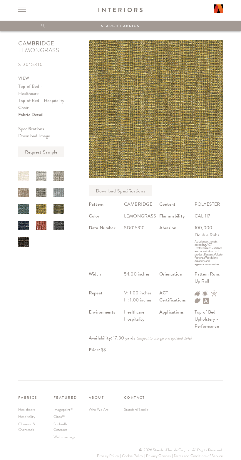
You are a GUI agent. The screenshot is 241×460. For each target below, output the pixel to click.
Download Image (34, 136)
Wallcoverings (64, 436)
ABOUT (96, 397)
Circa (59, 416)
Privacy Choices (158, 455)
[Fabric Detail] (23, 176)
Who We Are (99, 409)
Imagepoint (63, 409)
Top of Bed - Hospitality (41, 100)
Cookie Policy (132, 455)
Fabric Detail (30, 114)
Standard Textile (136, 409)
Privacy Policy (108, 455)
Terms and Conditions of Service (198, 455)
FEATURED (65, 397)
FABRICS (27, 397)
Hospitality (26, 416)
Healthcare (27, 409)
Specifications (31, 129)
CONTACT (134, 397)
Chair (23, 107)
